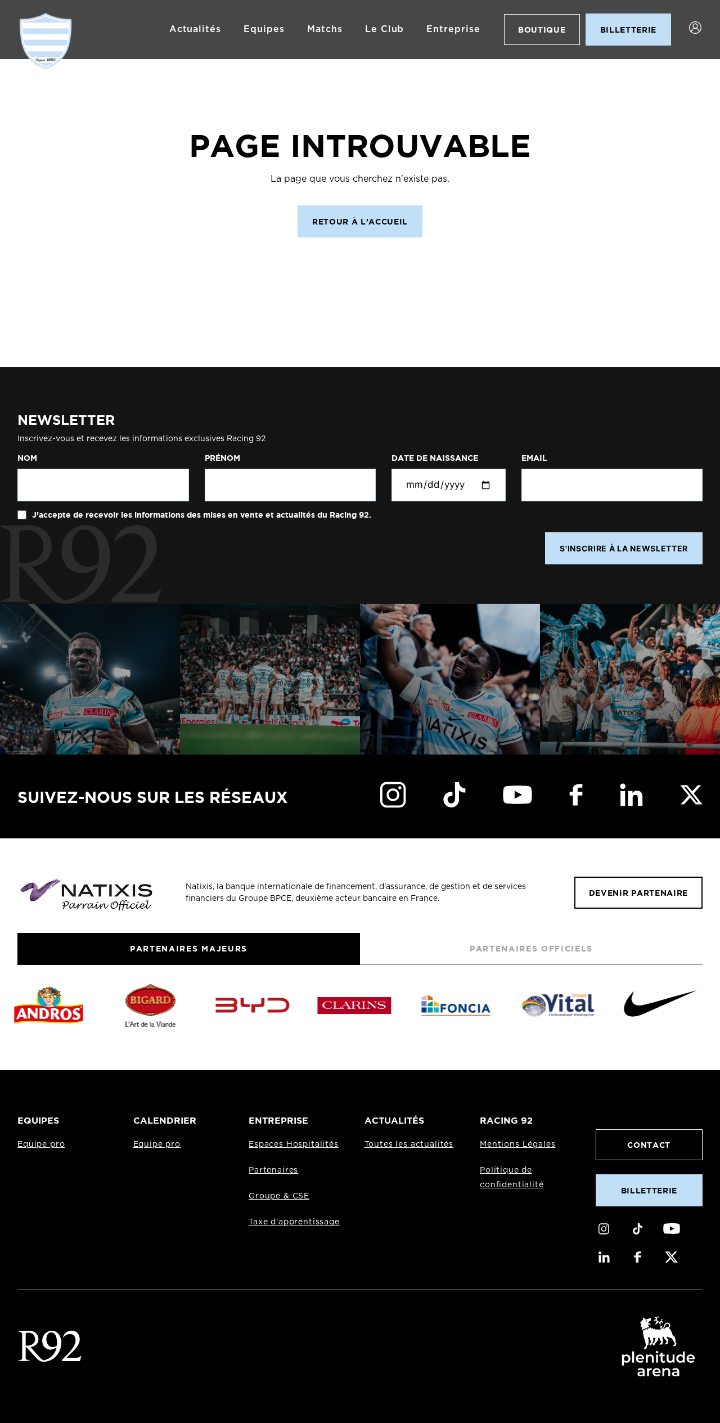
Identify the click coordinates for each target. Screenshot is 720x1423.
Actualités (195, 29)
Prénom (222, 458)
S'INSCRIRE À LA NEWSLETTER (624, 548)
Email (534, 458)
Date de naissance (435, 458)
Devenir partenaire (638, 892)
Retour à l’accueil (360, 221)
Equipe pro (41, 1144)
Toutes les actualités (409, 1144)
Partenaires (273, 1170)
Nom (27, 458)
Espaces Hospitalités (294, 1144)
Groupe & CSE (279, 1196)
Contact (648, 1145)
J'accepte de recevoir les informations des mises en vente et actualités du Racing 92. (200, 515)
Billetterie (649, 1190)
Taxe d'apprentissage (294, 1222)
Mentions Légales (517, 1144)
